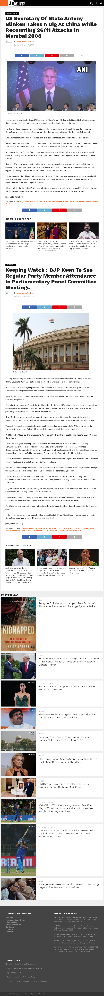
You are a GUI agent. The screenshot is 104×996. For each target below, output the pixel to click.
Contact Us (10, 927)
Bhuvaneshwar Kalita (53, 529)
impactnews (74, 529)
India (65, 202)
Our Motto (10, 929)
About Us (9, 917)
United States (91, 202)
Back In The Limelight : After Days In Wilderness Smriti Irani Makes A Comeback (83, 570)
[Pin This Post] (52, 55)
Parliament (15, 530)
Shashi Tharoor (73, 530)
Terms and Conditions (15, 920)
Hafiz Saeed (57, 202)
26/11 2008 (24, 202)
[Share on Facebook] (22, 55)
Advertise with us (13, 925)
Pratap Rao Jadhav (56, 530)
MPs (7, 530)
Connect (9, 932)
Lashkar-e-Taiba (76, 202)
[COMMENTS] (82, 55)
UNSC (7, 204)
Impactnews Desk (24, 41)
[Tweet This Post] (37, 55)
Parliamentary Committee (34, 530)
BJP (65, 529)
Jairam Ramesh (87, 529)
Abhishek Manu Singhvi (31, 529)
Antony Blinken (37, 202)
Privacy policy (11, 922)
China (48, 202)
